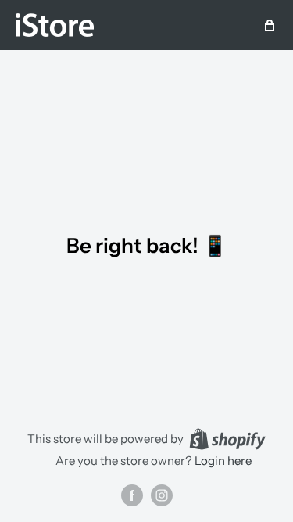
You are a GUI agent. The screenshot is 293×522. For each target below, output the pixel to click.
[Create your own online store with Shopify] (227, 438)
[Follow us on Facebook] (132, 495)
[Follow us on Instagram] (162, 495)
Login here (223, 460)
